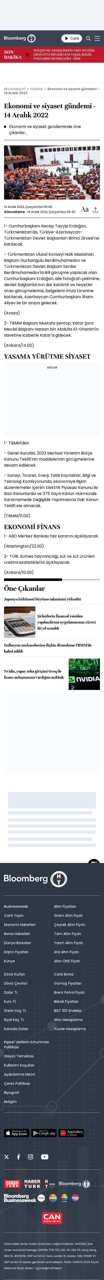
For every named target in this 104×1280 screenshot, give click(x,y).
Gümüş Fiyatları (68, 983)
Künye (9, 961)
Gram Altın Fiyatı (68, 915)
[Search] (88, 38)
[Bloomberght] (20, 38)
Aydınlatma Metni (19, 1074)
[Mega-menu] (97, 38)
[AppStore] (16, 1133)
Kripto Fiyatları (16, 951)
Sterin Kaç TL (15, 1010)
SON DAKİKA (12, 55)
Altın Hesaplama (68, 1019)
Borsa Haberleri (17, 933)
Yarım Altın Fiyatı (68, 942)
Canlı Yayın (13, 915)
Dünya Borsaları (17, 942)
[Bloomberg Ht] (75, 1184)
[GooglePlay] (44, 1133)
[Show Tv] (53, 1198)
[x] (6, 1157)
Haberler (36, 89)
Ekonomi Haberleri (19, 924)
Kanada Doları (16, 1028)
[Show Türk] (64, 1198)
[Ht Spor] (49, 1184)
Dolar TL (11, 992)
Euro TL (10, 1001)
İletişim (10, 1101)
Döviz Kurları (14, 974)
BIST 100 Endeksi (68, 1010)
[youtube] (44, 1157)
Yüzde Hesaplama (70, 1028)
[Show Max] (76, 1198)
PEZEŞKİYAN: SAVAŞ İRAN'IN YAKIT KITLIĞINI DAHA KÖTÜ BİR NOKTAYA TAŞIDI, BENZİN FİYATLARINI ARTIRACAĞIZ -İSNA (64, 55)
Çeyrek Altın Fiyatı (69, 924)
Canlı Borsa (63, 974)
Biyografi (11, 1092)
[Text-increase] (85, 209)
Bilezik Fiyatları (66, 1001)
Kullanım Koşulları (19, 1065)
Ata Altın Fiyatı (66, 951)
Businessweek (16, 906)
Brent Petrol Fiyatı (69, 992)
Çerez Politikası (17, 1083)
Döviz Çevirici (15, 983)
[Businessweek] (24, 1198)
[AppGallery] (71, 1133)
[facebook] (18, 1157)
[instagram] (30, 1157)
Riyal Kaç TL (14, 1019)
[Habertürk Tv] (32, 1184)
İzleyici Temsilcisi (19, 1056)
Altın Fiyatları (65, 906)
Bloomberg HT (15, 89)
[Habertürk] (12, 1184)
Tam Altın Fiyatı (67, 933)
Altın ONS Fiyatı (67, 961)
